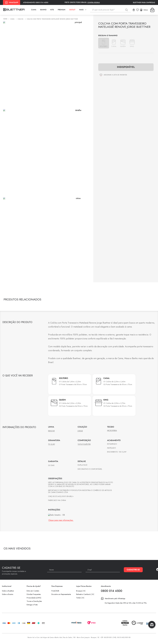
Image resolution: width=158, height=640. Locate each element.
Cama (12, 19)
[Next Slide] (152, 549)
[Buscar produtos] (127, 10)
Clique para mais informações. (61, 520)
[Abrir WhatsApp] (152, 634)
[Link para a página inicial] (5, 19)
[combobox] (110, 10)
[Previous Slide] (148, 549)
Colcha (20, 19)
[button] (103, 43)
